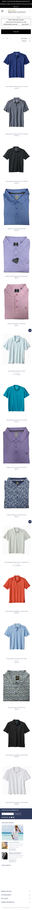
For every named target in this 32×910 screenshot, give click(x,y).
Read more (12, 849)
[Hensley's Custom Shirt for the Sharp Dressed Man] (5, 855)
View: (3, 38)
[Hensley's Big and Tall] (19, 11)
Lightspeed (27, 907)
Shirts (6, 27)
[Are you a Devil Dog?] (5, 845)
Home (2, 27)
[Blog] (12, 838)
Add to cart (16, 83)
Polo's (9, 27)
